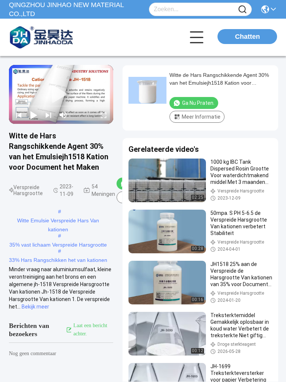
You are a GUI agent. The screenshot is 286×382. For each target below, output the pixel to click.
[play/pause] (33, 114)
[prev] (18, 114)
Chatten (247, 36)
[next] (48, 114)
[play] (61, 94)
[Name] (242, 9)
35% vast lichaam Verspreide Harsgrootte (58, 245)
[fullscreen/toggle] (103, 114)
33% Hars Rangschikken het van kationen (58, 260)
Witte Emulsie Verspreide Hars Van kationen (58, 221)
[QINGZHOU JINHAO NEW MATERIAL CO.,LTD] (50, 37)
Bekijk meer (35, 307)
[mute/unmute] (63, 114)
